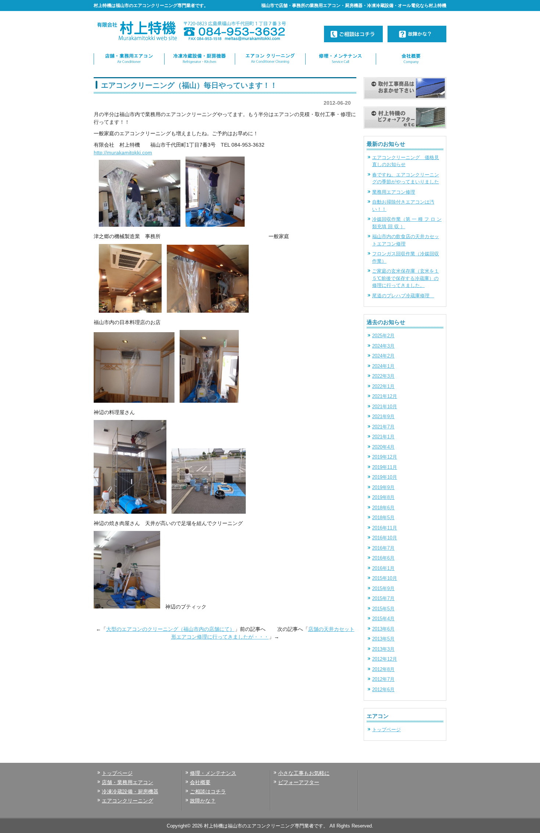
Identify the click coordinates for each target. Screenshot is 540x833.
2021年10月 (384, 406)
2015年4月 (383, 618)
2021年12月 (384, 396)
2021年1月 (383, 436)
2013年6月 (383, 629)
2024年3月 (383, 346)
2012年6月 (383, 689)
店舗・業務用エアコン (127, 782)
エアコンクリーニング (127, 801)
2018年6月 (383, 507)
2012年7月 (383, 679)
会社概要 (200, 782)
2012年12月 (384, 659)
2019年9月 (383, 487)
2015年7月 (383, 598)
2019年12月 (384, 457)
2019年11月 (384, 467)
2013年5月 (383, 639)
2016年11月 (384, 528)
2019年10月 (384, 477)
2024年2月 (383, 356)
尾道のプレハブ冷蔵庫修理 (403, 295)
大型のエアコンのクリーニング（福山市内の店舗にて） (170, 629)
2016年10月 (384, 538)
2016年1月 (383, 568)
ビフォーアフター (298, 782)
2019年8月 (383, 497)
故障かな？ (203, 801)
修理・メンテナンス (213, 773)
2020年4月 (383, 447)
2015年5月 (383, 608)
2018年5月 (383, 517)
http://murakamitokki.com (123, 152)
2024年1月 (383, 366)
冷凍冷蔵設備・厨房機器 (130, 791)
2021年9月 (383, 416)
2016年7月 (383, 548)
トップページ (386, 729)
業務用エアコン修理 (393, 192)
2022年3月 (383, 376)
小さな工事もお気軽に (304, 773)
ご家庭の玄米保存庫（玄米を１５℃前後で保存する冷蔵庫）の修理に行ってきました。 (405, 278)
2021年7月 (383, 427)
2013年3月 (383, 649)
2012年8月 (383, 669)
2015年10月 (384, 578)
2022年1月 (383, 386)
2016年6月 (383, 558)
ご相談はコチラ (208, 791)
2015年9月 (383, 588)
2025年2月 (383, 335)
